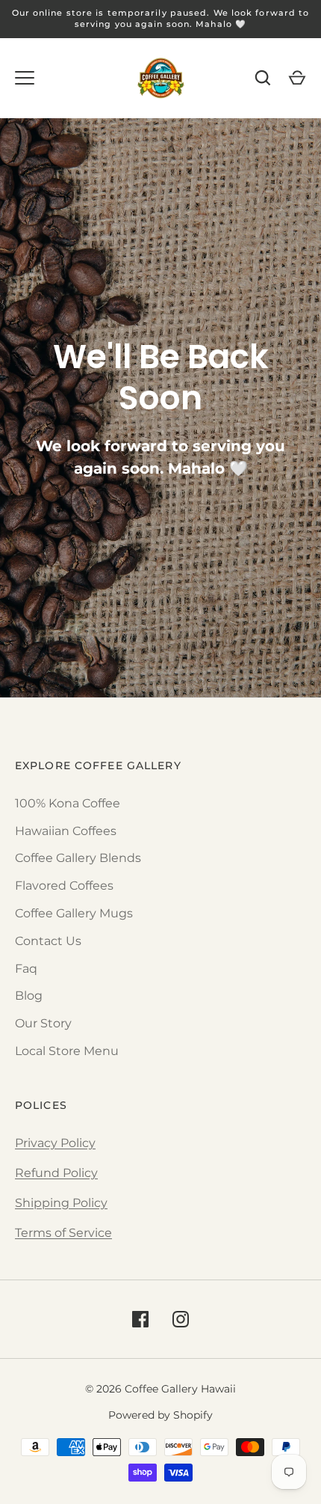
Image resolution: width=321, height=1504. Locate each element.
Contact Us (48, 941)
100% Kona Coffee (67, 803)
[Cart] (297, 77)
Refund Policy (56, 1173)
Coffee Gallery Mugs (74, 913)
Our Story (43, 1023)
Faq (26, 969)
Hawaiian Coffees (65, 831)
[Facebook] (140, 1319)
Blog (29, 995)
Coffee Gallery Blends (78, 858)
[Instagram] (180, 1319)
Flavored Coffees (64, 885)
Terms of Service (63, 1233)
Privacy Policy (55, 1143)
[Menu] (24, 77)
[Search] (262, 77)
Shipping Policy (61, 1203)
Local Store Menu (67, 1051)
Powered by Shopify (160, 1415)
